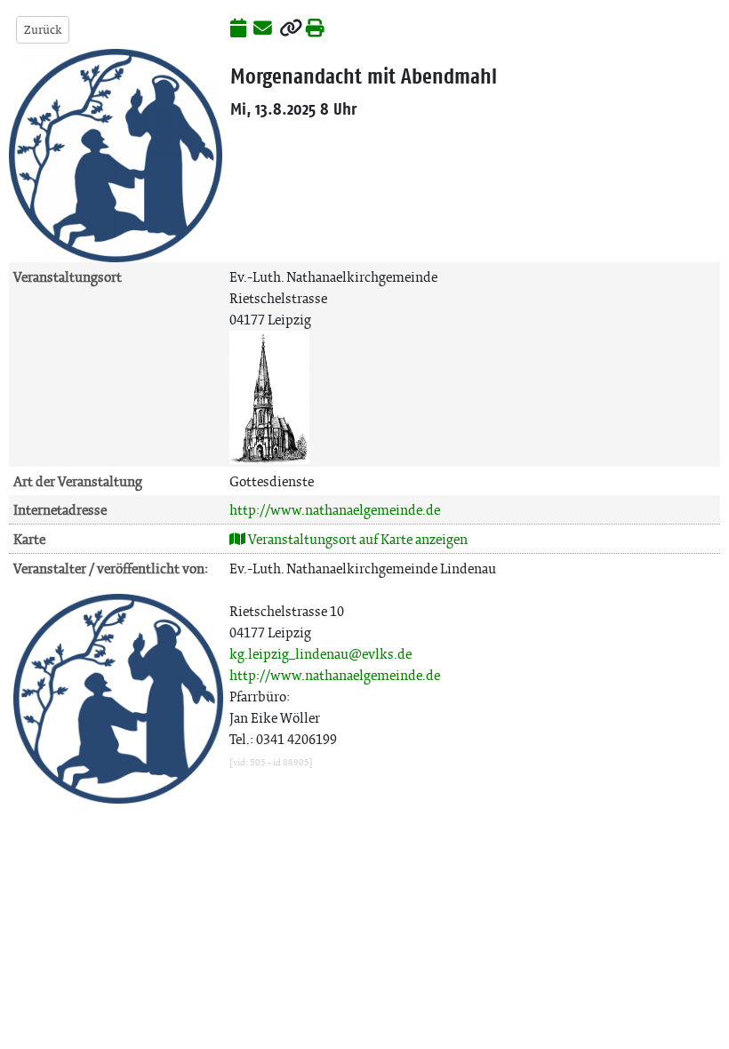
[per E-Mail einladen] (262, 29)
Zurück (42, 29)
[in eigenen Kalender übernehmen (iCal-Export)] (238, 29)
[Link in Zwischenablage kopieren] (290, 29)
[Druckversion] (315, 29)
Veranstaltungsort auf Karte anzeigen (356, 539)
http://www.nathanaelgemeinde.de (334, 509)
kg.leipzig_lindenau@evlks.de (320, 654)
